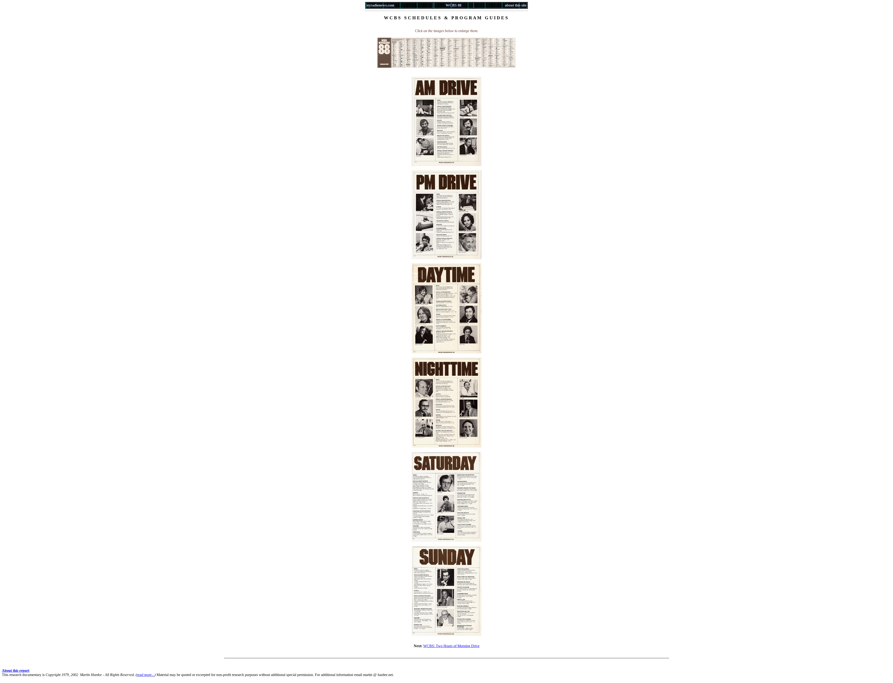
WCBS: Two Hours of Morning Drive (451, 646)
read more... (145, 675)
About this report (15, 671)
